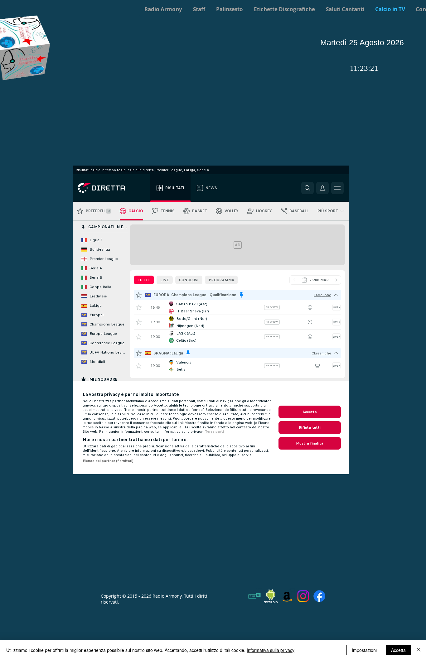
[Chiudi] (418, 650)
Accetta (398, 650)
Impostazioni (364, 650)
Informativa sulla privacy (270, 650)
